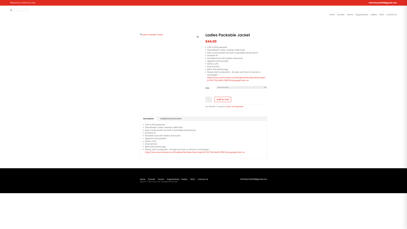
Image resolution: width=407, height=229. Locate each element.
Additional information (170, 118)
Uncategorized (237, 106)
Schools (340, 14)
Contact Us (392, 14)
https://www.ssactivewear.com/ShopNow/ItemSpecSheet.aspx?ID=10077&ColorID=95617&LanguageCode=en (195, 152)
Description (148, 118)
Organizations (361, 14)
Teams (350, 14)
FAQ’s (381, 14)
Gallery (374, 14)
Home (332, 14)
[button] (198, 37)
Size (207, 88)
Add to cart (223, 99)
